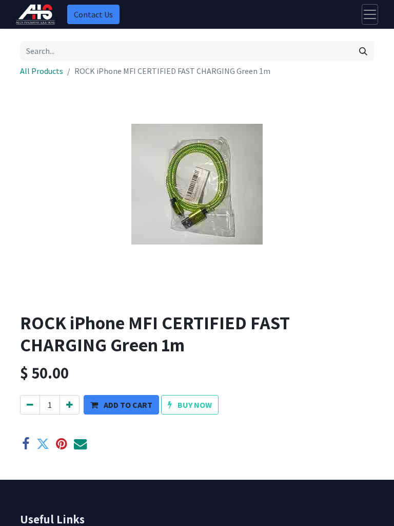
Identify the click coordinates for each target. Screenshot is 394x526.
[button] (121, 405)
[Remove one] (30, 405)
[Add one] (70, 405)
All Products (41, 71)
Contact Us (93, 14)
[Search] (363, 51)
